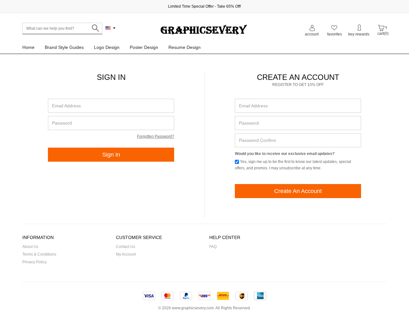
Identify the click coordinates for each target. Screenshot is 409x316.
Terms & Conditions (39, 254)
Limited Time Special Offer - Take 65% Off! (204, 6)
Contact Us (125, 246)
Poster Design (144, 47)
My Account (126, 254)
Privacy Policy (34, 262)
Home (28, 47)
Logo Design (107, 47)
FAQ (213, 246)
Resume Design (184, 47)
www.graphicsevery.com (193, 308)
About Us (30, 246)
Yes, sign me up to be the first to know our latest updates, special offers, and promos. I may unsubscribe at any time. (293, 164)
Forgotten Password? (155, 136)
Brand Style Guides (64, 47)
